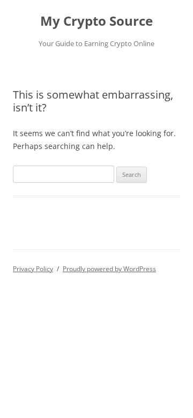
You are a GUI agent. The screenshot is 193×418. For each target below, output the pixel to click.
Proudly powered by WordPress (109, 268)
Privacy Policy (33, 268)
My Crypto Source (96, 21)
